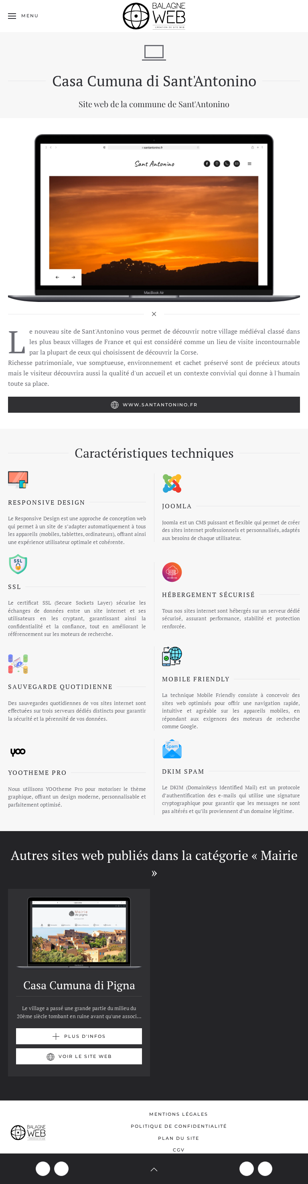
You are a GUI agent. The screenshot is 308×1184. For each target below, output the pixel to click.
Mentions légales (178, 1114)
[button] (23, 16)
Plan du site (178, 1138)
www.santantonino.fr (160, 405)
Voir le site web (85, 1056)
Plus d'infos (85, 1036)
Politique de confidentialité (179, 1126)
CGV (179, 1150)
